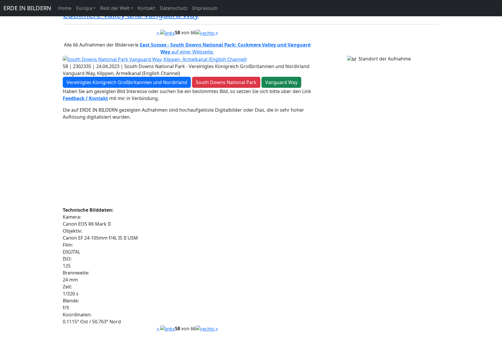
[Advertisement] (187, 165)
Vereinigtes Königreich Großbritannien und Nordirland (127, 82)
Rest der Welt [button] (115, 8)
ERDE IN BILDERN (27, 8)
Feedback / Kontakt (85, 98)
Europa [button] (84, 8)
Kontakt (146, 8)
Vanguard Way (281, 82)
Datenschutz (174, 8)
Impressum (205, 8)
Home (64, 8)
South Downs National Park (226, 82)
